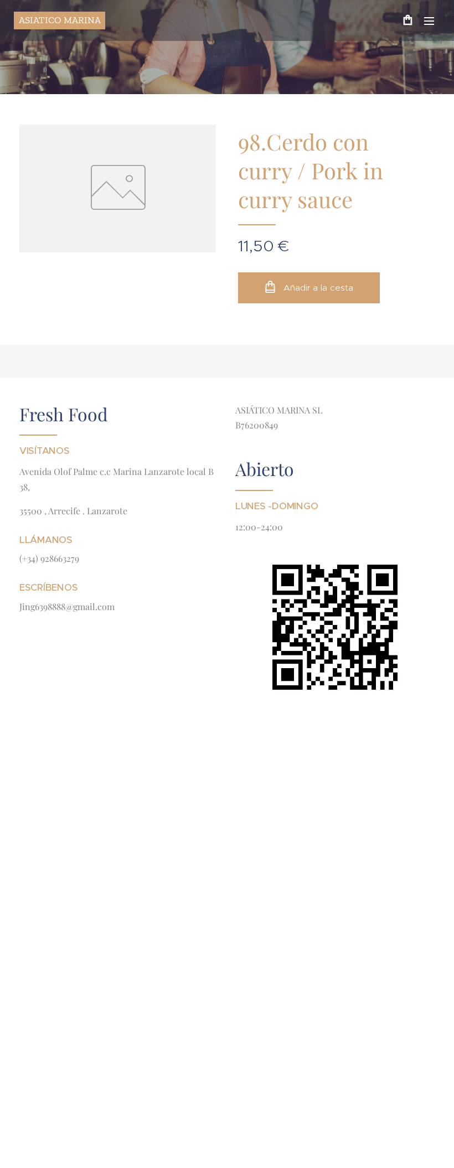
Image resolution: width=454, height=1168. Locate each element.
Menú (429, 20)
